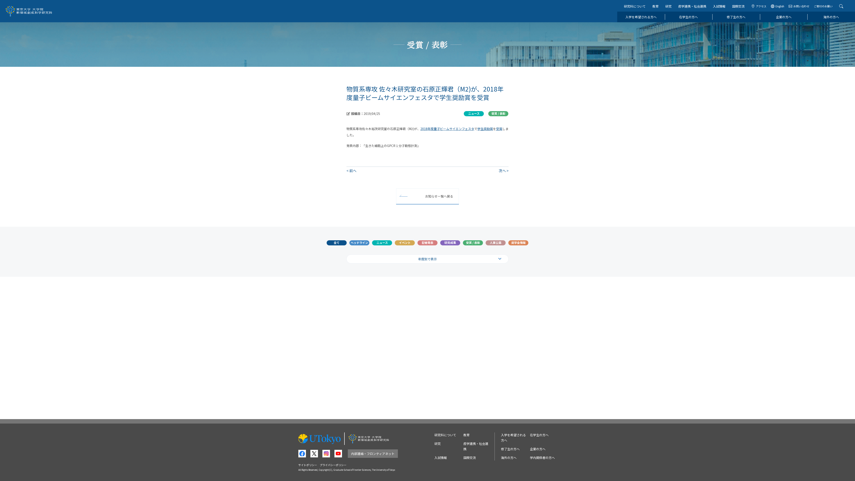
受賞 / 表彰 (473, 242)
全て (337, 242)
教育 (655, 6)
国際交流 (738, 6)
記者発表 (427, 242)
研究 (668, 6)
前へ (352, 170)
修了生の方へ (736, 17)
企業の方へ (784, 17)
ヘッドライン (359, 242)
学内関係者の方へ (542, 457)
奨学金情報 (518, 242)
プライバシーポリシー (333, 465)
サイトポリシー (307, 465)
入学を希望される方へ (641, 17)
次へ (502, 170)
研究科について (635, 6)
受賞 (499, 128)
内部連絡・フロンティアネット (373, 453)
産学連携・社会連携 (692, 6)
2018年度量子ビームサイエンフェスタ (447, 128)
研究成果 (450, 242)
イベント (405, 242)
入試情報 (719, 6)
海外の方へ (831, 17)
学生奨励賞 (485, 128)
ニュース (382, 242)
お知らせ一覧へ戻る (439, 196)
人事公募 (495, 242)
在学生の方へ (688, 17)
